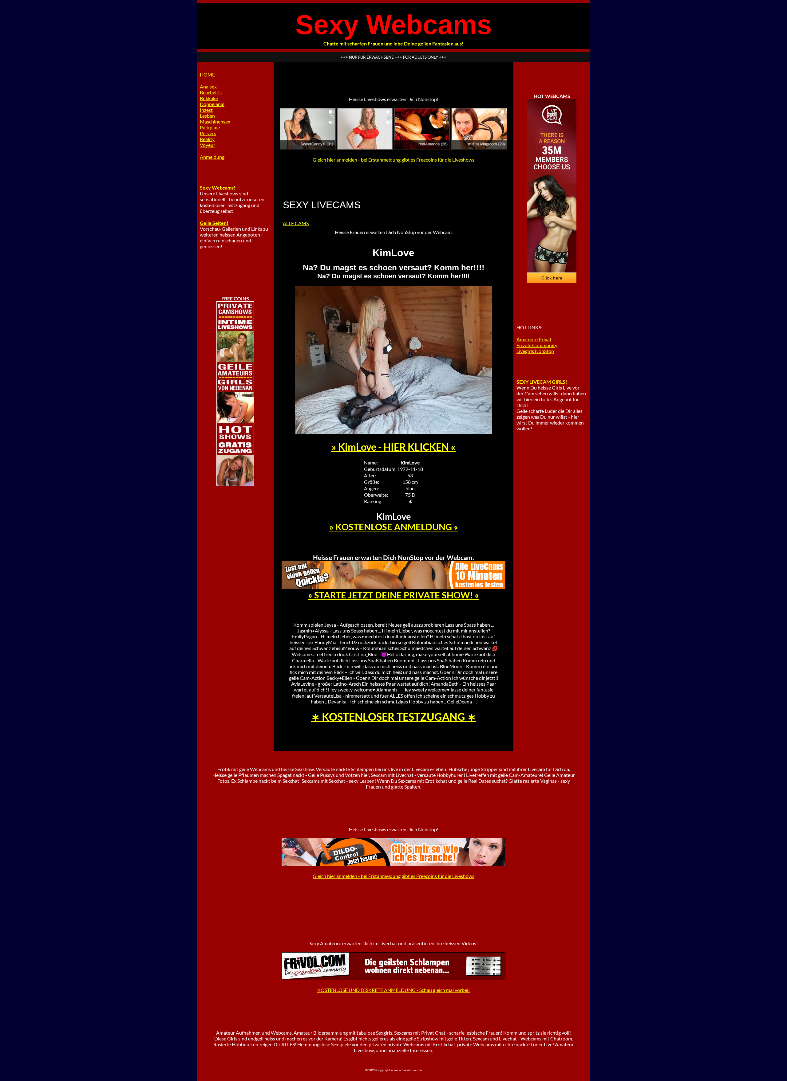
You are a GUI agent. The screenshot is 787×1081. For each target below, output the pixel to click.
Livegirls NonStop (535, 351)
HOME (207, 74)
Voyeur (207, 145)
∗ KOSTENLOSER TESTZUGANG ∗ (393, 717)
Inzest (206, 110)
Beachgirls (211, 92)
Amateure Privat (534, 339)
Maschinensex (215, 121)
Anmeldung (212, 157)
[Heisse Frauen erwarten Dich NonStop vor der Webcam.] (393, 587)
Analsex (208, 86)
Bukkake (209, 98)
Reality (207, 139)
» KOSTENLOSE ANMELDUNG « (393, 527)
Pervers (208, 133)
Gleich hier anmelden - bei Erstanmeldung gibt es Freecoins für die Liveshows (393, 160)
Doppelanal (212, 104)
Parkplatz (210, 127)
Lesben (207, 116)
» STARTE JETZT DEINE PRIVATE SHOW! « (393, 595)
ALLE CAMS (296, 223)
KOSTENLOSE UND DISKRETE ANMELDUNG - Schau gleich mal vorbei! (393, 990)
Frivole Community (536, 345)
